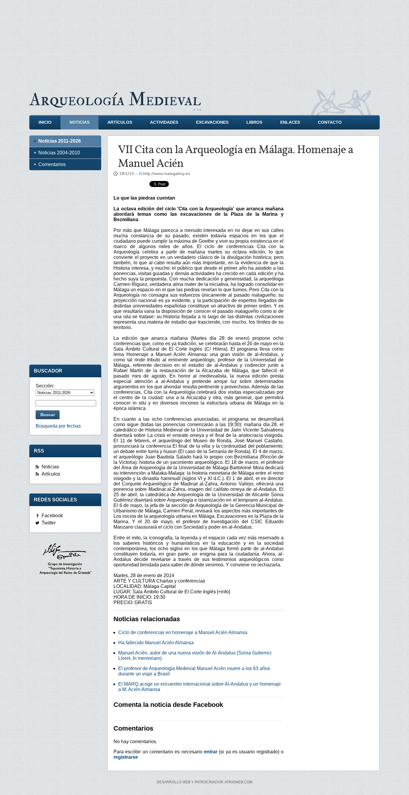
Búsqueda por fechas (58, 426)
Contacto (330, 122)
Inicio (45, 122)
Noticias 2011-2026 (59, 141)
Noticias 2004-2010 (59, 152)
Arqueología (115, 99)
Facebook (52, 515)
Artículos (119, 122)
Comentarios (52, 164)
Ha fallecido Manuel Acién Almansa (156, 642)
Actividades (164, 122)
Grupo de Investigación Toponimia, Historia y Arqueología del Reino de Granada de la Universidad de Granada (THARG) (65, 559)
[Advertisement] (204, 42)
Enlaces (290, 122)
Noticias (79, 122)
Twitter (49, 522)
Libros (254, 122)
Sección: (45, 385)
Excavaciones (212, 122)
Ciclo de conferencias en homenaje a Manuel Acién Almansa (182, 632)
